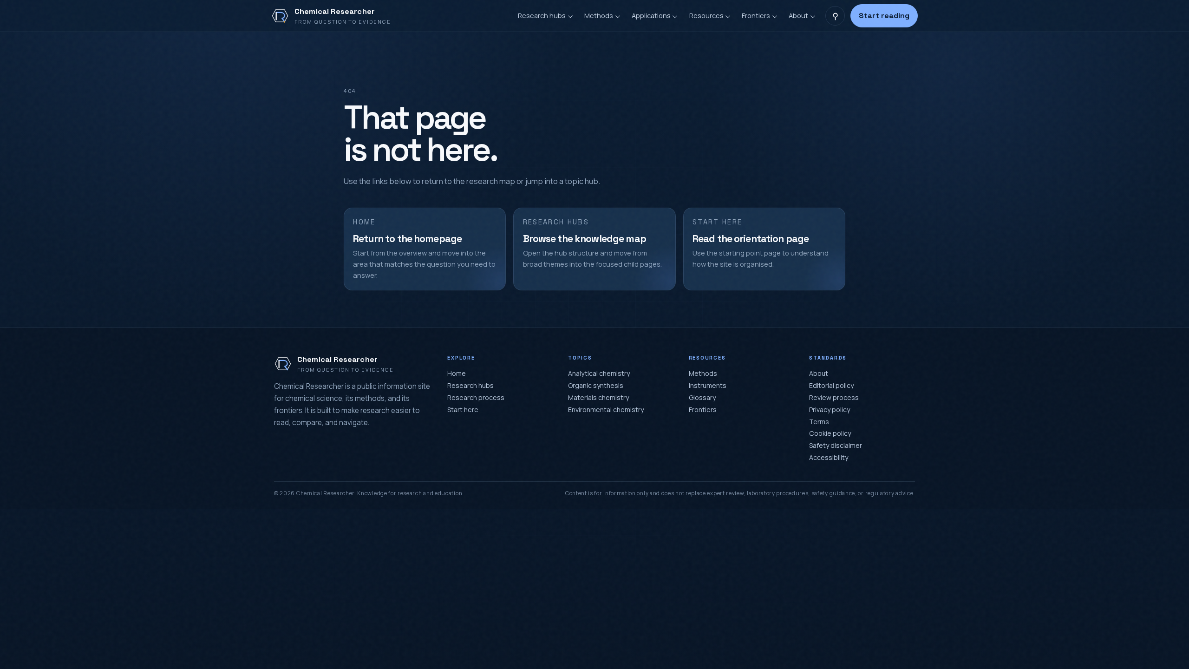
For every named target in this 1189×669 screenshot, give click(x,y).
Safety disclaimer (835, 445)
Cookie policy (830, 433)
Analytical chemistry (599, 373)
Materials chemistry (598, 397)
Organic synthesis (595, 385)
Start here (462, 409)
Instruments (707, 385)
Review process (834, 397)
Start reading (884, 15)
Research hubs (470, 385)
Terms (819, 421)
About (818, 373)
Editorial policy (831, 385)
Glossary (702, 397)
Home (456, 373)
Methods (703, 373)
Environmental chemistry (606, 409)
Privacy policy (829, 409)
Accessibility (828, 457)
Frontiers (703, 409)
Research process (475, 397)
